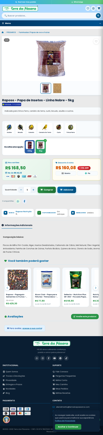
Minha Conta (61, 380)
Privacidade (11, 380)
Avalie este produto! (86, 316)
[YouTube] (54, 358)
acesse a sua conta (32, 328)
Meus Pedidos (62, 389)
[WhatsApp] (36, 358)
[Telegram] (60, 358)
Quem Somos (12, 371)
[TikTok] (66, 358)
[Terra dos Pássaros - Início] (43, 8)
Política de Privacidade (65, 420)
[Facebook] (48, 358)
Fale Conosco (62, 371)
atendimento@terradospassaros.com (73, 407)
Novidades (10, 389)
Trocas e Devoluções (15, 376)
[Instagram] (42, 358)
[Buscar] (98, 15)
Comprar (48, 189)
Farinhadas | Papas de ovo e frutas (34, 32)
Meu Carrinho (62, 384)
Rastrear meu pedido (27, 2)
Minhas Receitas (63, 393)
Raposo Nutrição (24, 211)
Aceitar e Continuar (68, 426)
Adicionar (68, 189)
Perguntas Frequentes (66, 376)
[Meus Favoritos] (87, 8)
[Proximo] (95, 287)
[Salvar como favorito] (96, 41)
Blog (8, 393)
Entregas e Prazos (14, 384)
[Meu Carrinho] (98, 8)
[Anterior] (7, 287)
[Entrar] (93, 8)
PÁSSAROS (11, 32)
